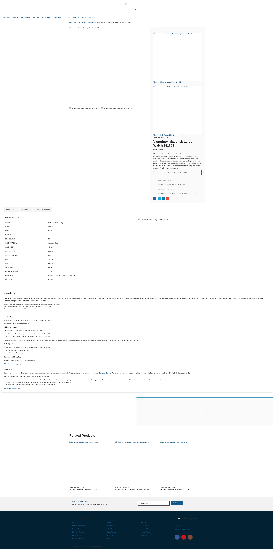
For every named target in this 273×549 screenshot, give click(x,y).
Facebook (154, 198)
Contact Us (75, 522)
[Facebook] (177, 537)
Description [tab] (25, 209)
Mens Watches (111, 532)
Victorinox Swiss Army (88, 22)
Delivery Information (78, 525)
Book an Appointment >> (182, 529)
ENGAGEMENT (25, 17)
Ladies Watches (111, 529)
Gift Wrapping (76, 535)
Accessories (110, 535)
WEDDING (36, 17)
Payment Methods (78, 529)
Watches (77, 22)
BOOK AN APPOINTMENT (177, 172)
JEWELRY (15, 17)
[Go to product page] (91, 462)
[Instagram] (190, 537)
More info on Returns (12, 388)
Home (71, 22)
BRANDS (67, 17)
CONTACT (92, 17)
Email (167, 198)
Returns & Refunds (78, 532)
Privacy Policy (145, 529)
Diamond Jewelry (111, 525)
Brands (108, 538)
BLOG (84, 17)
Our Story (144, 522)
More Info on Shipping (12, 364)
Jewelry (108, 522)
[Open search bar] (136, 10)
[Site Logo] (136, 6)
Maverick (100, 22)
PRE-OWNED (58, 17)
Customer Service (105, 373)
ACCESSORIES (46, 17)
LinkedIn (163, 198)
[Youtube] (183, 537)
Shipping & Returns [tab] (42, 209)
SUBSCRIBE (177, 503)
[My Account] (136, 12)
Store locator (179, 526)
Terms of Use (145, 535)
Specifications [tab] (11, 209)
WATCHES (6, 17)
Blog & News (145, 525)
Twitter (159, 198)
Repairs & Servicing (78, 538)
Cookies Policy (145, 532)
